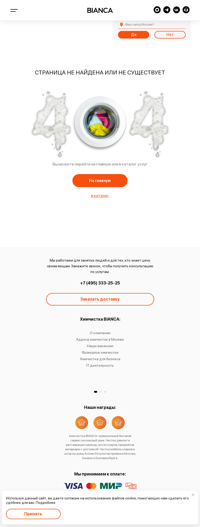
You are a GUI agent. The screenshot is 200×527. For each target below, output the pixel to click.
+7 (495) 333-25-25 (100, 283)
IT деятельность (100, 365)
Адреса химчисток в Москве (100, 339)
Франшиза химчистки (100, 352)
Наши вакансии (100, 346)
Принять (33, 513)
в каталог (100, 195)
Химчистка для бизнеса (100, 359)
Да (133, 34)
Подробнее (45, 502)
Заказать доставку (100, 299)
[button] (95, 392)
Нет (170, 34)
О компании (100, 333)
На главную (100, 181)
